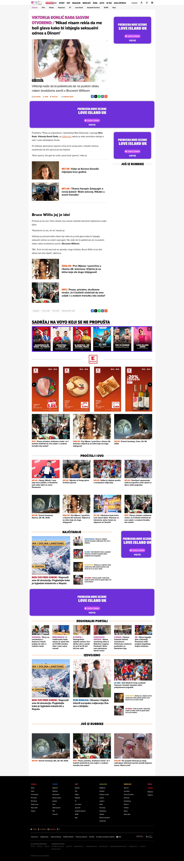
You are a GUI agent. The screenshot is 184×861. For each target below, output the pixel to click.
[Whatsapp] (99, 96)
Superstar (77, 808)
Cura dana (126, 791)
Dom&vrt (102, 791)
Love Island (79, 7)
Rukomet (55, 791)
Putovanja (102, 808)
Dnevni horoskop (129, 794)
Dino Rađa (56, 311)
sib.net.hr (69, 846)
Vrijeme (33, 811)
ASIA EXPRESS (120, 3)
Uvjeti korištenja (56, 837)
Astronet (126, 788)
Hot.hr (54, 97)
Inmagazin (36, 311)
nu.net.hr (143, 846)
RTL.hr (33, 846)
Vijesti (32, 788)
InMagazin (67, 136)
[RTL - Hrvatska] (140, 837)
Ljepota (102, 798)
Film (43, 7)
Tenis (53, 804)
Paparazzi (61, 7)
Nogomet (55, 788)
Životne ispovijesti (105, 818)
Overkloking (127, 801)
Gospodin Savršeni (93, 7)
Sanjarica (150, 795)
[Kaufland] (92, 359)
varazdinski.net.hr (91, 846)
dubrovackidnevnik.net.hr (118, 846)
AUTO (102, 3)
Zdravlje (102, 814)
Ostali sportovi (56, 808)
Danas (33, 784)
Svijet (32, 791)
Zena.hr (39, 846)
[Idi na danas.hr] (51, 3)
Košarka (54, 801)
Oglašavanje (44, 837)
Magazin (76, 2)
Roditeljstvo (103, 811)
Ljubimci (102, 801)
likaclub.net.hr (56, 849)
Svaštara (126, 808)
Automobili (103, 821)
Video (150, 788)
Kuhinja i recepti (104, 794)
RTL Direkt (34, 801)
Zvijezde (35, 7)
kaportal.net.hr (79, 846)
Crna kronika (34, 794)
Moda (101, 804)
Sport (62, 2)
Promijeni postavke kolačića (105, 837)
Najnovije (150, 792)
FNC (53, 811)
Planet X (126, 804)
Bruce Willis (46, 311)
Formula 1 (55, 814)
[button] (35, 329)
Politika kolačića (68, 837)
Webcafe (87, 2)
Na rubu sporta (56, 798)
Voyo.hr (47, 846)
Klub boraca (55, 794)
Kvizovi (126, 811)
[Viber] (102, 96)
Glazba (51, 7)
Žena (95, 2)
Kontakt (91, 837)
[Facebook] (92, 96)
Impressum (34, 837)
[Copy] (105, 96)
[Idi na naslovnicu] (37, 5)
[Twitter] (95, 96)
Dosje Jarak (34, 808)
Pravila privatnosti (81, 837)
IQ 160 (109, 3)
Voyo (114, 7)
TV (70, 7)
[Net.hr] (149, 837)
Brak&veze (102, 788)
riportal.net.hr (103, 846)
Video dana (127, 814)
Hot (68, 2)
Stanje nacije (34, 804)
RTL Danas (34, 798)
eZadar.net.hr (133, 846)
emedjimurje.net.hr (58, 846)
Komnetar (126, 798)
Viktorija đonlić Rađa (68, 311)
